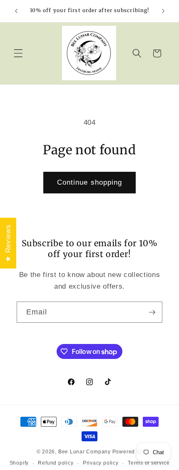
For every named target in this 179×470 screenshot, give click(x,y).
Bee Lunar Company (84, 452)
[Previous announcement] (16, 11)
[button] (18, 53)
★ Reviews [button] (8, 243)
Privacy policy (101, 463)
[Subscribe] (152, 312)
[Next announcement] (163, 11)
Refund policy (55, 463)
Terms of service (148, 463)
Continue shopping (89, 182)
